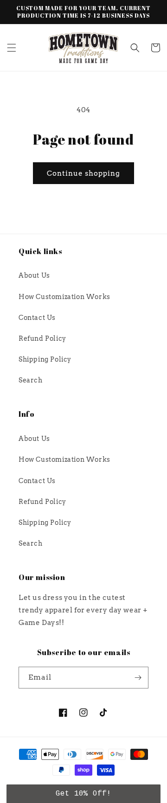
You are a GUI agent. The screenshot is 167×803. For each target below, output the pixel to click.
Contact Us (37, 317)
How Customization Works (64, 296)
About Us (34, 275)
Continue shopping (83, 173)
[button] (11, 48)
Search (31, 380)
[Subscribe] (138, 677)
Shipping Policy (45, 359)
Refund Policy (42, 338)
